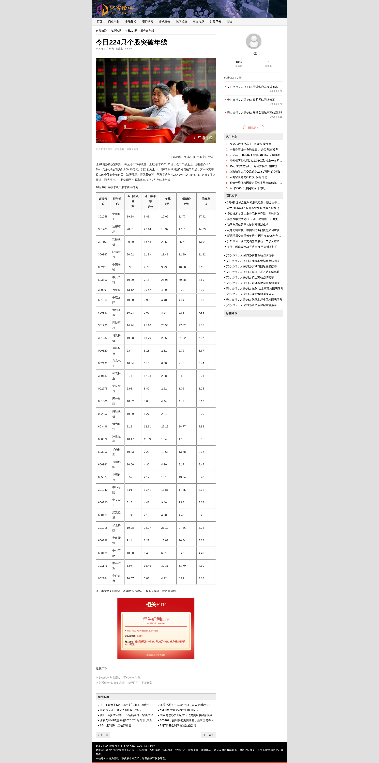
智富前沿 (101, 30)
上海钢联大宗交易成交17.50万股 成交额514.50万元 (261, 171)
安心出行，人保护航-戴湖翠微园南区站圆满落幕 (255, 283)
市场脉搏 (130, 21)
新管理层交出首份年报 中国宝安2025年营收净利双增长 (261, 235)
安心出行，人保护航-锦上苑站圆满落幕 (250, 277)
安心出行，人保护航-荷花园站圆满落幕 (251, 99)
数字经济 (181, 21)
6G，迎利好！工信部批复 (115, 725)
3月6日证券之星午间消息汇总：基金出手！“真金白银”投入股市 (265, 202)
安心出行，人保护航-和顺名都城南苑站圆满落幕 (256, 112)
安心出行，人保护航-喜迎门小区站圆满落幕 (253, 271)
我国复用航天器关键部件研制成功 (247, 224)
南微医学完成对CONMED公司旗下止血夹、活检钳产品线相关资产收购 (270, 219)
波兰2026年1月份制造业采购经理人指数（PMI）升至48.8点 (264, 208)
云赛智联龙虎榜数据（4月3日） (249, 177)
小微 (253, 53)
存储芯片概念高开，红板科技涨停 (250, 144)
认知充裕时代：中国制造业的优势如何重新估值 (256, 230)
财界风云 (215, 21)
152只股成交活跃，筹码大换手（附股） (254, 166)
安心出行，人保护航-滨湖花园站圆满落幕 (251, 266)
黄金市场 (198, 21)
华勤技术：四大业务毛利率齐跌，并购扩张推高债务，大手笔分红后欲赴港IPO (275, 213)
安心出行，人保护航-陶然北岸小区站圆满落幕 (254, 299)
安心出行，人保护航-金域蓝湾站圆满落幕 (251, 305)
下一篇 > (208, 735)
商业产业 (113, 21)
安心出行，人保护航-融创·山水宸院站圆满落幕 (254, 288)
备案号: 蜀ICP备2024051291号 (138, 745)
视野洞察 (147, 21)
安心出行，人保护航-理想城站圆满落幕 (250, 294)
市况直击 (164, 21)
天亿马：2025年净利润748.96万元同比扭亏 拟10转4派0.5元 (267, 155)
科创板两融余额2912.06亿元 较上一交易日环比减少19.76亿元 (268, 160)
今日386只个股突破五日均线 (247, 188)
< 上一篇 (103, 735)
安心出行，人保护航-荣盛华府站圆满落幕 (252, 86)
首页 (99, 21)
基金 (230, 21)
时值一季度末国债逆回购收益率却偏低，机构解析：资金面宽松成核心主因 (275, 182)
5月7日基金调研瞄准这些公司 (178, 725)
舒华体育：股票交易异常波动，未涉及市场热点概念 (259, 241)
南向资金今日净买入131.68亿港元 (121, 710)
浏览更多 (253, 127)
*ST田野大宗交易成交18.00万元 (179, 710)
